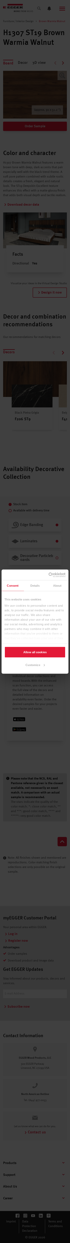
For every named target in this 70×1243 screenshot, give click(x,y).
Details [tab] (35, 585)
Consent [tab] (12, 585)
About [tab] (57, 585)
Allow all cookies (35, 652)
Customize (32, 664)
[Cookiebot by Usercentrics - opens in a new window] (49, 574)
